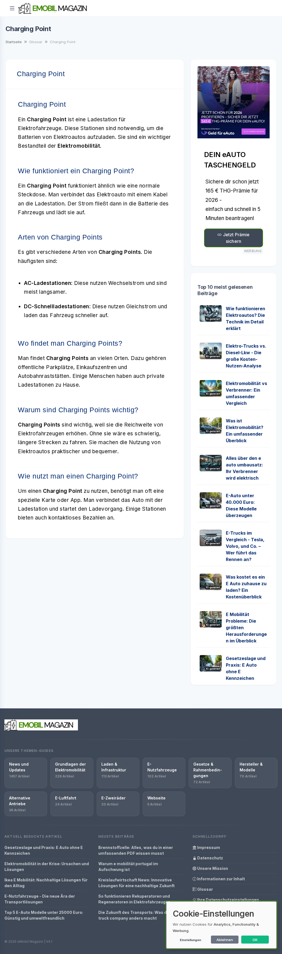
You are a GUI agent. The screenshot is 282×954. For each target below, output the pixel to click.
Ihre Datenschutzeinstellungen (227, 899)
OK (255, 939)
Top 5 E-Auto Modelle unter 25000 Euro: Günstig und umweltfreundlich (43, 915)
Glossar (204, 889)
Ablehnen (224, 939)
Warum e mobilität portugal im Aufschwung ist (128, 866)
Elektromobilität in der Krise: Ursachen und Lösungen (46, 866)
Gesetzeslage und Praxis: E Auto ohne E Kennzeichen (43, 850)
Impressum (208, 847)
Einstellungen (190, 940)
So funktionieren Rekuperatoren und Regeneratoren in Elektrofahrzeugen (134, 899)
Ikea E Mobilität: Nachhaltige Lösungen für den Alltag (46, 883)
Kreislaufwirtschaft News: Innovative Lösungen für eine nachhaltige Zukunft (136, 883)
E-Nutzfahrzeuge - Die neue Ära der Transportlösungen (39, 899)
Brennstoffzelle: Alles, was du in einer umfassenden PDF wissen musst (135, 850)
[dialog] (221, 924)
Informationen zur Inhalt (220, 878)
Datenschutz (209, 858)
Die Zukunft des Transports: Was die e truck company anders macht (135, 915)
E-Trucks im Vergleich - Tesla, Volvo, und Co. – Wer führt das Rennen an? (245, 546)
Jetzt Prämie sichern (236, 238)
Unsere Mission (212, 868)
